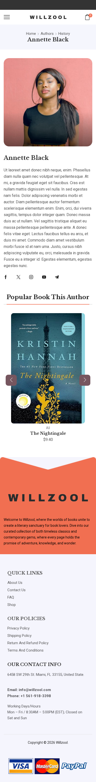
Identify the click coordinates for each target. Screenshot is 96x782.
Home (31, 33)
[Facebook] (6, 277)
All (48, 428)
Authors (47, 33)
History (64, 33)
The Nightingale (48, 433)
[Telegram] (57, 277)
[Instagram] (31, 277)
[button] (11, 380)
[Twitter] (18, 277)
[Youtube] (44, 277)
